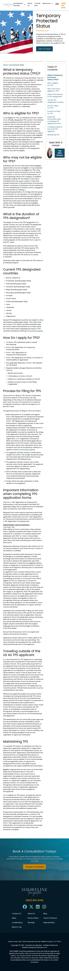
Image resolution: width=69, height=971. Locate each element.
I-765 (12, 527)
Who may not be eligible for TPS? (53, 90)
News (14, 918)
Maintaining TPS (53, 135)
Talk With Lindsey (60, 153)
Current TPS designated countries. (55, 101)
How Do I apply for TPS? (52, 107)
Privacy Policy (33, 918)
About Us (30, 4)
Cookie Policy (17, 923)
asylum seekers (24, 181)
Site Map (31, 923)
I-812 (5, 527)
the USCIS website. (36, 331)
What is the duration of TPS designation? (55, 95)
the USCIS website (28, 450)
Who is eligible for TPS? (52, 84)
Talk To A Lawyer (44, 49)
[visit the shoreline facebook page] (25, 908)
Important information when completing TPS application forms (54, 120)
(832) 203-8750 (63, 5)
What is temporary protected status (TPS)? (55, 77)
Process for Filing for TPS (53, 112)
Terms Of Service (50, 918)
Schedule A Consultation (34, 867)
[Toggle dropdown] (24, 4)
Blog (45, 914)
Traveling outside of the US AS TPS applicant (54, 129)
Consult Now (37, 4)
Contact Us (16, 914)
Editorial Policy (49, 923)
